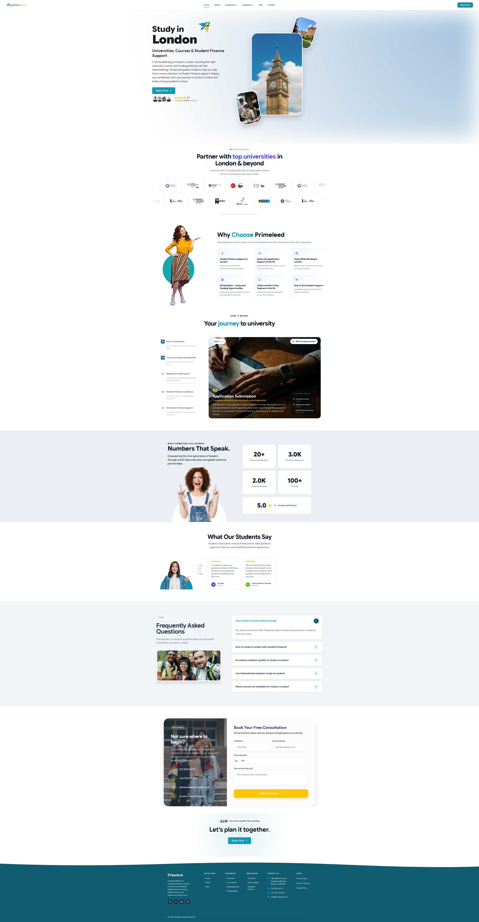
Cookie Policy (301, 888)
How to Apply (253, 882)
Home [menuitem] (206, 5)
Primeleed (176, 874)
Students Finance (251, 888)
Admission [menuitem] (247, 5)
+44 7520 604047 (278, 893)
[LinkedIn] (182, 901)
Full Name (238, 741)
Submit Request (269, 793)
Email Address (279, 741)
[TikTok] (188, 901)
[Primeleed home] (16, 4)
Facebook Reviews (287, 505)
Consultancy (232, 882)
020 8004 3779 (277, 888)
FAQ (207, 887)
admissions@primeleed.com (194, 787)
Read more (210, 577)
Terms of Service (303, 883)
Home (208, 878)
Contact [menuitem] (271, 5)
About (208, 882)
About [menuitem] (217, 5)
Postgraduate (232, 891)
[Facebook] (176, 901)
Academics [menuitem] (230, 5)
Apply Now (465, 5)
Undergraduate (233, 887)
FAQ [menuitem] (261, 5)
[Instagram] (170, 901)
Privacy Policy (301, 878)
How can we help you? (243, 768)
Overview (230, 878)
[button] (236, 761)
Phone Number (240, 755)
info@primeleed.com (279, 897)
